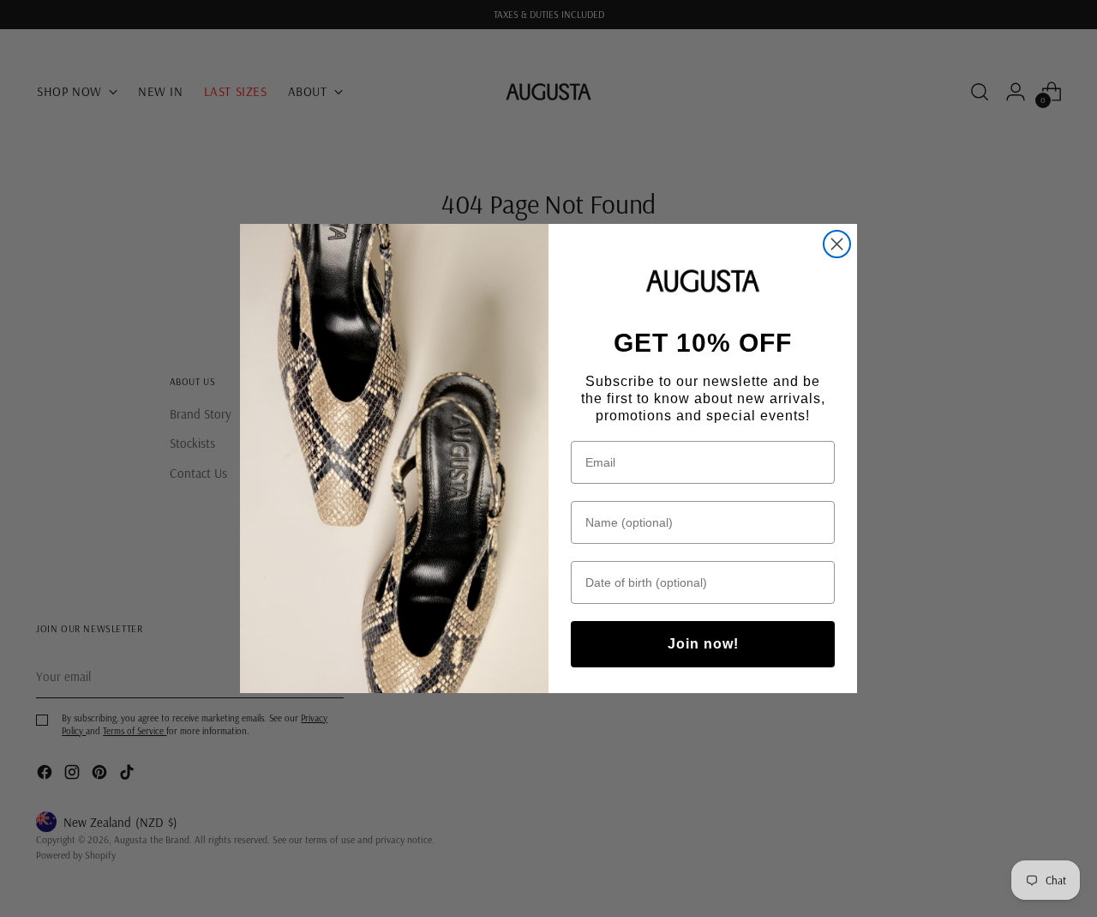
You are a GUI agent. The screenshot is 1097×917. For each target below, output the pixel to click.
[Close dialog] (837, 244)
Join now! (703, 643)
